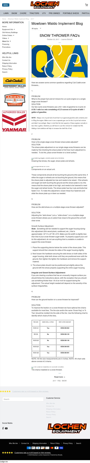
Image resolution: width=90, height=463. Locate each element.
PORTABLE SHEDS (71, 13)
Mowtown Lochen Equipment (41, 455)
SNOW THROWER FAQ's (60, 35)
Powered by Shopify (56, 455)
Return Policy (7, 66)
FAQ (59, 381)
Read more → (59, 377)
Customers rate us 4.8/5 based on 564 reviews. (30, 391)
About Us (5, 41)
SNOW (14, 13)
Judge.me (4, 461)
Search (4, 72)
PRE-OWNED (54, 13)
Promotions (6, 47)
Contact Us (6, 60)
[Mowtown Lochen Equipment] (45, 5)
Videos (4, 38)
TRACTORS (34, 13)
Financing (5, 44)
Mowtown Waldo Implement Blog (18, 19)
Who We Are (6, 57)
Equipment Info (7, 29)
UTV (44, 13)
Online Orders (7, 35)
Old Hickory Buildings (10, 32)
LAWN (6, 13)
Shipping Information (9, 63)
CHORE (23, 13)
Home (4, 19)
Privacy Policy (7, 69)
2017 (32, 19)
